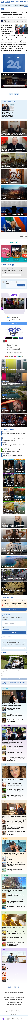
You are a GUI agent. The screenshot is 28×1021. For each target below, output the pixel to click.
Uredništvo (15, 989)
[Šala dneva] (24, 648)
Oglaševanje (7, 989)
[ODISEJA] (14, 243)
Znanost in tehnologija (7, 5)
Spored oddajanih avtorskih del (14, 1002)
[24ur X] (18, 987)
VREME (13, 323)
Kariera (7, 992)
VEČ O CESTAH (13, 609)
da (2, 673)
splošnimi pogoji (13, 627)
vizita (4, 764)
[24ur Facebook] (15, 987)
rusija (11, 94)
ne (2, 675)
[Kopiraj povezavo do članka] (26, 21)
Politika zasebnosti (9, 997)
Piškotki (20, 992)
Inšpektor (21, 5)
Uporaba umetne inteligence (14, 1004)
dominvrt (5, 875)
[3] (6, 253)
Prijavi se (20, 285)
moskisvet (6, 838)
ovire (23, 600)
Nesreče (5, 600)
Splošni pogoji (20, 997)
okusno (5, 912)
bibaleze (5, 688)
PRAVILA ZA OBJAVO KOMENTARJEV (11, 275)
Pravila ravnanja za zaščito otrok (14, 999)
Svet (26, 5)
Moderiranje (13, 992)
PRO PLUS (21, 989)
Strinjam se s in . (12, 628)
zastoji (14, 600)
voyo (4, 949)
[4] (16, 253)
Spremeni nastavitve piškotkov (14, 994)
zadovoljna (6, 725)
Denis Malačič (7, 21)
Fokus (16, 5)
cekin (4, 801)
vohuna (16, 94)
